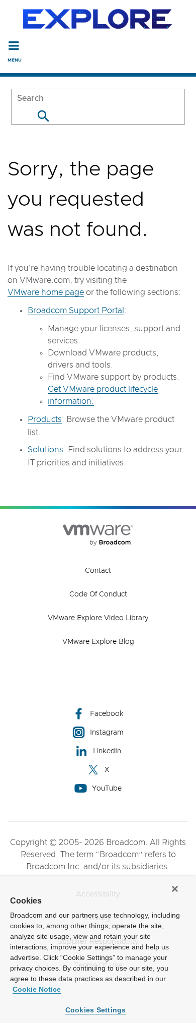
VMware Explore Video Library (98, 618)
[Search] (43, 116)
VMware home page (46, 292)
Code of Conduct (98, 594)
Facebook (107, 713)
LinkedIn (107, 751)
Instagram (107, 732)
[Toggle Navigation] (14, 45)
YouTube (107, 788)
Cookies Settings (95, 1010)
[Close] (175, 889)
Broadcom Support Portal (76, 311)
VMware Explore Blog (98, 641)
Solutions (45, 450)
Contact (98, 570)
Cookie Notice (37, 989)
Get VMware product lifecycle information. (103, 395)
